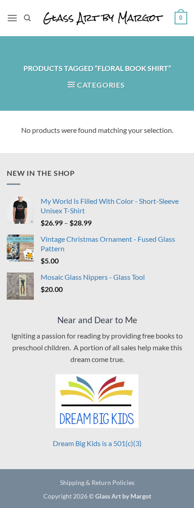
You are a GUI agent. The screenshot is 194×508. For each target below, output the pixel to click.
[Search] (27, 18)
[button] (12, 18)
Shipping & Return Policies (97, 482)
